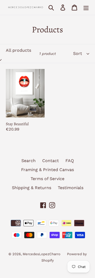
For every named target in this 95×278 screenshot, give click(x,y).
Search (28, 160)
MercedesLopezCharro (41, 254)
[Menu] (86, 8)
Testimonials (70, 187)
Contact (50, 160)
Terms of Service (47, 178)
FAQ (69, 160)
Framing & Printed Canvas (47, 169)
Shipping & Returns (31, 187)
